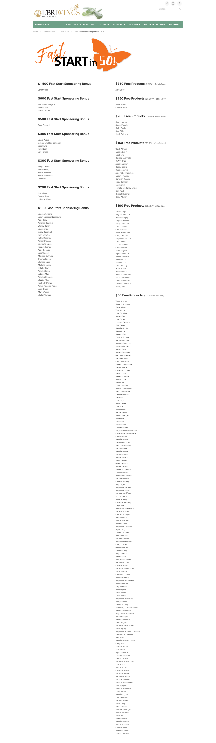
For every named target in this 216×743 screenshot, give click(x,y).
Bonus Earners (49, 32)
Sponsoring (134, 24)
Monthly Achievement (85, 24)
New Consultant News (154, 24)
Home (68, 24)
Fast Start (65, 32)
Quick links (173, 24)
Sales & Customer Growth (112, 24)
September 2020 (42, 24)
